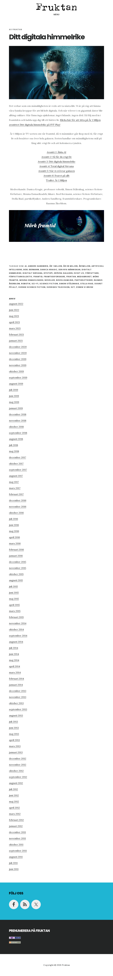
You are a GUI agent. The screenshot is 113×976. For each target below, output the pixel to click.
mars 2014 (15, 672)
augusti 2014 (16, 641)
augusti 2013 (16, 715)
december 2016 (17, 500)
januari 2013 (16, 752)
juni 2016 (14, 524)
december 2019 (17, 359)
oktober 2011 (16, 844)
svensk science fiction (31, 287)
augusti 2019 (16, 383)
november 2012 (17, 764)
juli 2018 (13, 445)
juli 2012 (13, 789)
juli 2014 (13, 647)
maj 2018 (14, 451)
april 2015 (14, 604)
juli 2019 (13, 389)
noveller (50, 280)
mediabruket (84, 276)
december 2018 (17, 414)
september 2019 (18, 377)
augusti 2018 (16, 438)
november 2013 (17, 697)
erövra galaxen (63, 273)
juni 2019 (14, 395)
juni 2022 (14, 309)
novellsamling (64, 280)
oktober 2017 (16, 463)
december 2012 (17, 758)
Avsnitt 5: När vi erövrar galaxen (56, 170)
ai (26, 266)
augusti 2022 (16, 303)
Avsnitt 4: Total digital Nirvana (56, 166)
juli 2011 (13, 862)
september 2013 (18, 709)
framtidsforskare (54, 276)
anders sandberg (38, 266)
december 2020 (18, 346)
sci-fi (35, 283)
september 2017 (18, 469)
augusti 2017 (16, 475)
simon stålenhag (69, 283)
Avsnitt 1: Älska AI (56, 152)
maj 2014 (14, 660)
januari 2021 (16, 340)
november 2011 (17, 838)
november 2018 (17, 420)
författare (92, 273)
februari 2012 (16, 819)
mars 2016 (15, 543)
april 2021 (14, 322)
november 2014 (17, 623)
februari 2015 (16, 617)
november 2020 (18, 352)
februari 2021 (16, 334)
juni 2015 (14, 592)
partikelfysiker (84, 280)
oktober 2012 (16, 770)
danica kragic (48, 269)
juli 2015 (13, 586)
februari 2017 (16, 494)
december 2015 (17, 561)
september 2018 (18, 432)
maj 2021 (14, 316)
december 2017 (17, 457)
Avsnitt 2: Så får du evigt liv (56, 156)
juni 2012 (14, 795)
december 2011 (17, 832)
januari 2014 (16, 684)
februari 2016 (16, 549)
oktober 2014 (16, 629)
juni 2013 (14, 727)
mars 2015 (14, 611)
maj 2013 (14, 733)
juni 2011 (14, 869)
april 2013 (14, 740)
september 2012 (18, 776)
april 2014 (14, 666)
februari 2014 (16, 678)
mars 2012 (15, 813)
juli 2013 (13, 721)
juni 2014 (14, 654)
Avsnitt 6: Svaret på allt (56, 175)
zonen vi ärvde (84, 287)
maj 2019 (14, 402)
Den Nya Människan (69, 269)
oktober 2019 (16, 371)
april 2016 (14, 537)
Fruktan (56, 6)
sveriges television (58, 287)
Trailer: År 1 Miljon (56, 180)
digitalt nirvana (33, 273)
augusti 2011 (16, 856)
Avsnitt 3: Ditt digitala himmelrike (56, 161)
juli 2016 (13, 518)
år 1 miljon (55, 266)
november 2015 (17, 567)
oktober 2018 (16, 426)
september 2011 (18, 850)
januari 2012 (16, 826)
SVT (73, 287)
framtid (38, 276)
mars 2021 (15, 328)
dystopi (48, 273)
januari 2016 (16, 555)
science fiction (49, 283)
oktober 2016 (16, 512)
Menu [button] (57, 14)
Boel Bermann (31, 269)
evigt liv (79, 273)
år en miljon (70, 266)
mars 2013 (15, 746)
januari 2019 (16, 408)
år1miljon (84, 266)
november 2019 (17, 365)
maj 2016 (14, 531)
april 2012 (14, 807)
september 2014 (18, 635)
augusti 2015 (16, 580)
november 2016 (17, 506)
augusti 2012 (16, 783)
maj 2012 (14, 801)
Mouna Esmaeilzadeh (31, 280)
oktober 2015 (16, 574)
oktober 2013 (16, 703)
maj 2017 (14, 481)
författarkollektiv (20, 276)
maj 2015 (14, 598)
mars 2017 (14, 488)
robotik (25, 283)
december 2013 (17, 690)
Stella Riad (86, 283)
